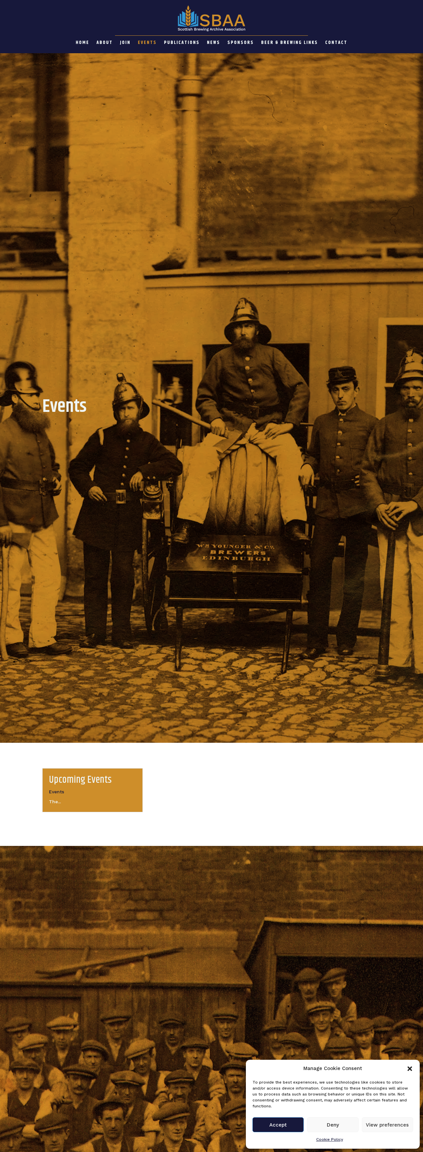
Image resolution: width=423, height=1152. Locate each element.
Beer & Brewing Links (289, 43)
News (213, 43)
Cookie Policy (329, 1139)
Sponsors (240, 43)
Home (82, 43)
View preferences (387, 1125)
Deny (333, 1125)
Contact (336, 43)
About (104, 43)
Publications (182, 43)
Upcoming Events (80, 779)
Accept (278, 1125)
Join (125, 43)
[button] (409, 1068)
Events (147, 43)
